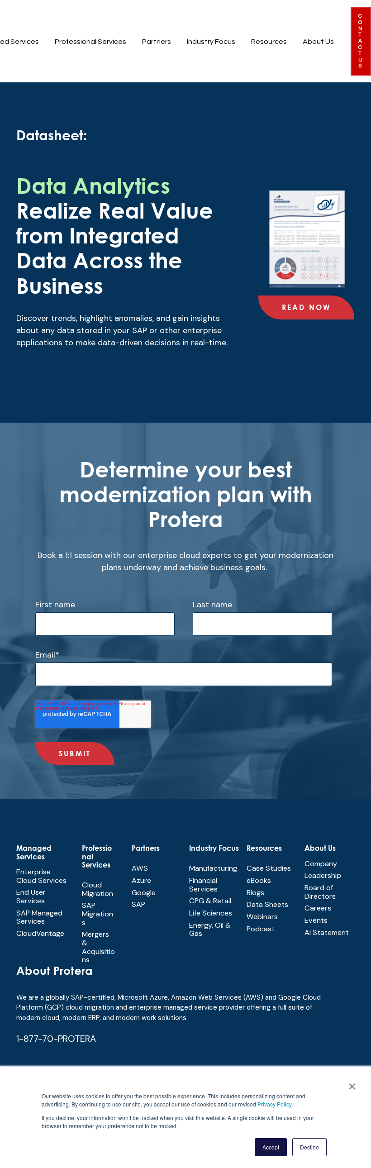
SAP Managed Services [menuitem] (39, 917)
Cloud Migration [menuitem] (97, 889)
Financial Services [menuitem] (203, 885)
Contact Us (360, 41)
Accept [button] (270, 1147)
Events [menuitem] (316, 920)
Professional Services (90, 41)
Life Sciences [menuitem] (210, 913)
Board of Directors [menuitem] (320, 892)
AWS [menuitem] (140, 868)
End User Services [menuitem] (31, 896)
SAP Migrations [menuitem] (97, 914)
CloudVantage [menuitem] (40, 933)
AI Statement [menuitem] (326, 932)
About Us (318, 41)
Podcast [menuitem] (261, 929)
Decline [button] (309, 1147)
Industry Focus (211, 41)
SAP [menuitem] (138, 904)
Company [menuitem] (320, 863)
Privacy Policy (274, 1104)
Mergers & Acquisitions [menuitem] (98, 947)
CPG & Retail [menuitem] (210, 901)
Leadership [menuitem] (322, 875)
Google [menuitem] (144, 892)
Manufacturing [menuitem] (213, 868)
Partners (156, 41)
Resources (269, 41)
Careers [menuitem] (317, 908)
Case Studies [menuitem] (269, 868)
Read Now (306, 307)
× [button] (352, 1083)
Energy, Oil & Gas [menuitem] (210, 929)
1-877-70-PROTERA (56, 1038)
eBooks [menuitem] (259, 880)
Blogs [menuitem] (255, 892)
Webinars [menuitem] (262, 916)
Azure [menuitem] (141, 880)
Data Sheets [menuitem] (267, 904)
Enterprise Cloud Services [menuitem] (41, 876)
